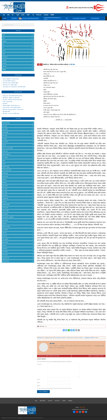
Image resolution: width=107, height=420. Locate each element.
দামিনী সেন (17, 179)
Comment (39, 364)
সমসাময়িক (17, 60)
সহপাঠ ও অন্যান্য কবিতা (7, 101)
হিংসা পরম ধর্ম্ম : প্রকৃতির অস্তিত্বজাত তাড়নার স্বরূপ (49, 356)
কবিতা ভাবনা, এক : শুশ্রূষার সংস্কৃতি (10, 84)
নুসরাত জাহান (17, 185)
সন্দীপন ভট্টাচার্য (17, 242)
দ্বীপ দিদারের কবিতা (6, 111)
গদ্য (38, 64)
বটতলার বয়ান (17, 57)
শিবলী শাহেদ (17, 236)
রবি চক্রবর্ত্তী (17, 214)
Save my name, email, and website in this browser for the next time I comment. (55, 388)
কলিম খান (17, 145)
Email (38, 382)
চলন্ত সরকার (17, 157)
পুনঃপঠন (17, 50)
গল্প (17, 47)
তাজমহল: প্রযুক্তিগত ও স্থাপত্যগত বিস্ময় (11, 79)
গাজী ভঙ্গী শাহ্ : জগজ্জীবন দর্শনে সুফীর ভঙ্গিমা (11, 97)
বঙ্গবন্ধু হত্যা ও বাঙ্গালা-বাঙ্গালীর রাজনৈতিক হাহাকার (12, 95)
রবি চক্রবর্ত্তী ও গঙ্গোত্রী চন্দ (17, 217)
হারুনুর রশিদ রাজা (17, 258)
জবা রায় (17, 163)
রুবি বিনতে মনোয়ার (17, 226)
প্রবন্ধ (41, 64)
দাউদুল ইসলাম (17, 176)
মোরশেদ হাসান (17, 207)
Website (38, 385)
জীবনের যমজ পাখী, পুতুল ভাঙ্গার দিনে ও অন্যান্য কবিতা (13, 109)
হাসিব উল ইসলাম (17, 261)
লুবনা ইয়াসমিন (17, 229)
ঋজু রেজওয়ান (17, 141)
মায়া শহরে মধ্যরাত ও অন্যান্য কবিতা (79, 18)
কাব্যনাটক (17, 41)
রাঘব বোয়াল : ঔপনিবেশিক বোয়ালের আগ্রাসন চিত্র (12, 99)
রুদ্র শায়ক (17, 223)
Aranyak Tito (20, 417)
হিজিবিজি (17, 69)
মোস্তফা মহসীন (17, 211)
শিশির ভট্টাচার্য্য (17, 239)
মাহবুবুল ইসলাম (17, 198)
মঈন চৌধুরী (17, 192)
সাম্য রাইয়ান (17, 248)
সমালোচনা (17, 63)
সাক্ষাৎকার (17, 66)
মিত (66, 18)
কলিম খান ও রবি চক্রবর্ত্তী (17, 148)
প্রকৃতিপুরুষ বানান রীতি (89, 337)
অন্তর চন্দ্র (17, 126)
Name (38, 379)
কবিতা (17, 38)
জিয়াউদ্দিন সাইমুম (17, 167)
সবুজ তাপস (17, 245)
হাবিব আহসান (17, 255)
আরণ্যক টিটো (17, 129)
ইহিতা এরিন (17, 135)
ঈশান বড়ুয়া (17, 138)
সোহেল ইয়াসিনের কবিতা (95, 18)
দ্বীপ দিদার (72, 64)
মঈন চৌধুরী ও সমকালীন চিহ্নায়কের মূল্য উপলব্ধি (30, 18)
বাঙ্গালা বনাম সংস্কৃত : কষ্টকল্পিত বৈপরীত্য (10, 83)
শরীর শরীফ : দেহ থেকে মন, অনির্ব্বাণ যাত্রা (11, 113)
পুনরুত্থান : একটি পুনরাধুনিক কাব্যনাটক (96, 356)
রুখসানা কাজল (17, 220)
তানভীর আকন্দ (17, 173)
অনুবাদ (17, 35)
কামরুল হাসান (17, 151)
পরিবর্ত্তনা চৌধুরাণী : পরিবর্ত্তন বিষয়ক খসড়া (11, 105)
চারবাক (17, 160)
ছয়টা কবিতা (5, 103)
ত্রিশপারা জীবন (14, 18)
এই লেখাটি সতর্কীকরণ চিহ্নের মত (9, 81)
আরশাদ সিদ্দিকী (17, 132)
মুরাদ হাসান (17, 201)
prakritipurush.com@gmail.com (80, 409)
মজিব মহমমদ (17, 195)
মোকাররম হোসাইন (17, 204)
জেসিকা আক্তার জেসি (17, 170)
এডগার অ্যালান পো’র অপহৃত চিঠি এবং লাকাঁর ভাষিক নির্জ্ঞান (14, 86)
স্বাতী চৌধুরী (17, 251)
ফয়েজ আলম (17, 189)
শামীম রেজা (17, 233)
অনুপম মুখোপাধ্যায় (17, 123)
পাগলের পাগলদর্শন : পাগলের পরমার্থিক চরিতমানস (12, 107)
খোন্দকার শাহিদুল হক (17, 154)
